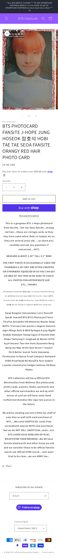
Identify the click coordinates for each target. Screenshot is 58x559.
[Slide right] (36, 115)
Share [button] (9, 465)
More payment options (29, 215)
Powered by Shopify (31, 552)
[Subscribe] (45, 496)
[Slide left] (21, 115)
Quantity (6, 181)
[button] (6, 18)
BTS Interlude (16, 552)
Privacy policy (48, 552)
